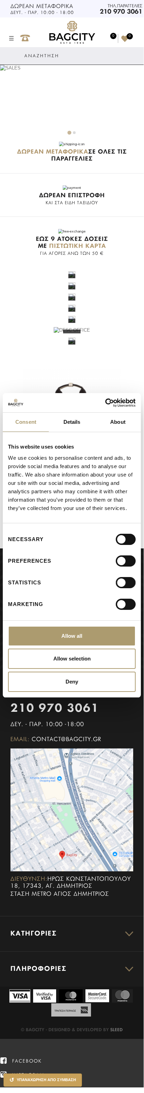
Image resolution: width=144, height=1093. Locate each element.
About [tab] (118, 422)
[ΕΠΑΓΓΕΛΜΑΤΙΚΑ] (71, 319)
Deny (72, 682)
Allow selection (72, 659)
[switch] (118, 558)
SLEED (116, 1030)
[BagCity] (72, 32)
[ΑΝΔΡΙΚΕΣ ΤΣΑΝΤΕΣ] (71, 285)
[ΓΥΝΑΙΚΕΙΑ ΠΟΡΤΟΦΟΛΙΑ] (71, 296)
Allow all (71, 636)
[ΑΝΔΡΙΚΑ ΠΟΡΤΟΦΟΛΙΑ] (71, 307)
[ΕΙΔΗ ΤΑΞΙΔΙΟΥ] (71, 341)
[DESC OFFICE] (72, 330)
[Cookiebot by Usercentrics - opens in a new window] (105, 402)
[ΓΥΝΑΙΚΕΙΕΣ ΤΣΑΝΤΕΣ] (71, 274)
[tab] (69, 132)
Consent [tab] (25, 422)
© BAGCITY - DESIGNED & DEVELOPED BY (65, 1030)
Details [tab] (72, 422)
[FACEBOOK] (3, 1060)
